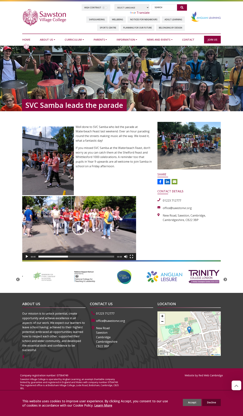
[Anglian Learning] (206, 17)
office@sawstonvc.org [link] (177, 208)
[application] (79, 228)
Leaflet (216, 354)
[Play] (27, 256)
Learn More (103, 405)
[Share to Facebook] (160, 181)
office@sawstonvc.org (110, 321)
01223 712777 (105, 313)
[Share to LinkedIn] (167, 181)
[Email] (174, 181)
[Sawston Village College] (44, 17)
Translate (143, 13)
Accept (192, 402)
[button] (79, 228)
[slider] (76, 256)
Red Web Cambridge (211, 375)
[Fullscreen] (131, 256)
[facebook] (24, 357)
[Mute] (126, 256)
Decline (211, 402)
